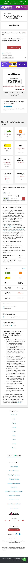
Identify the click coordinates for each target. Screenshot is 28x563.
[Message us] (24, 559)
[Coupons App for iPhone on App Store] (20, 534)
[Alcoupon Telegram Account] (23, 521)
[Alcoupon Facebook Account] (14, 521)
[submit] (23, 198)
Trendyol (20, 179)
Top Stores (6, 268)
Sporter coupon (14, 508)
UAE (14, 419)
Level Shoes (20, 152)
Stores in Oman (14, 466)
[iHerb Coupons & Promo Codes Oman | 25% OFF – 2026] (7, 131)
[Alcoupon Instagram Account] (5, 521)
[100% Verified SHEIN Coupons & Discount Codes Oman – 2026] (8, 298)
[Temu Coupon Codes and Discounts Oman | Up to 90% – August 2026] (21, 131)
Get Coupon (14, 47)
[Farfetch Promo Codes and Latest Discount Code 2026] (20, 298)
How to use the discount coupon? (14, 491)
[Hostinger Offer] (14, 64)
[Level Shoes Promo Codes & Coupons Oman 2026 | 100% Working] (21, 145)
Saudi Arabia (14, 415)
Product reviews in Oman (14, 504)
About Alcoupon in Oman (14, 483)
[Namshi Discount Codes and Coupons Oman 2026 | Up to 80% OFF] (21, 159)
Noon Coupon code (14, 499)
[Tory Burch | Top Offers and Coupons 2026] (14, 79)
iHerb (7, 136)
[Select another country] (18, 7)
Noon (7, 150)
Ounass (7, 182)
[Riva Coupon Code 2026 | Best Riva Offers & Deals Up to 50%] (8, 293)
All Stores (9, 13)
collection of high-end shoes (10, 226)
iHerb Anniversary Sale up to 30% (14, 1)
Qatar (14, 435)
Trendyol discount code (14, 495)
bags (4, 230)
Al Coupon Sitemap (14, 479)
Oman (14, 431)
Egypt (14, 439)
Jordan (14, 443)
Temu (21, 138)
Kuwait (14, 423)
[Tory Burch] (14, 25)
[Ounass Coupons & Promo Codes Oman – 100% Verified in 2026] (7, 173)
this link (19, 402)
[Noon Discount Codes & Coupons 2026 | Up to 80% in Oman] (7, 145)
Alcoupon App (14, 526)
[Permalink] (3, 53)
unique (9, 230)
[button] (25, 2)
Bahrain (14, 427)
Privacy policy (14, 487)
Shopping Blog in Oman (14, 475)
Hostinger (7, 166)
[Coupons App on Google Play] (16, 534)
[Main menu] (25, 7)
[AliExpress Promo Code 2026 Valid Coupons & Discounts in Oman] (20, 293)
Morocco (14, 448)
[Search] (22, 7)
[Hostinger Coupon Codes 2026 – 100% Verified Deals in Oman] (7, 159)
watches (13, 230)
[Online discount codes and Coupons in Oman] (4, 13)
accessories (20, 229)
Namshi (20, 164)
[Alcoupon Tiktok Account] (18, 521)
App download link (14, 530)
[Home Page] (6, 7)
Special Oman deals (14, 470)
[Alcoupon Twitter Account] (9, 521)
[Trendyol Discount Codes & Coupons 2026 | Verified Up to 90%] (21, 173)
